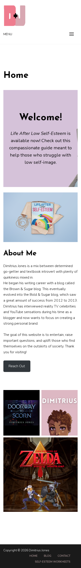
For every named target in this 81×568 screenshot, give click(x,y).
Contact (64, 556)
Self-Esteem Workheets (52, 561)
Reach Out (17, 366)
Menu (7, 34)
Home (33, 556)
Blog (47, 556)
